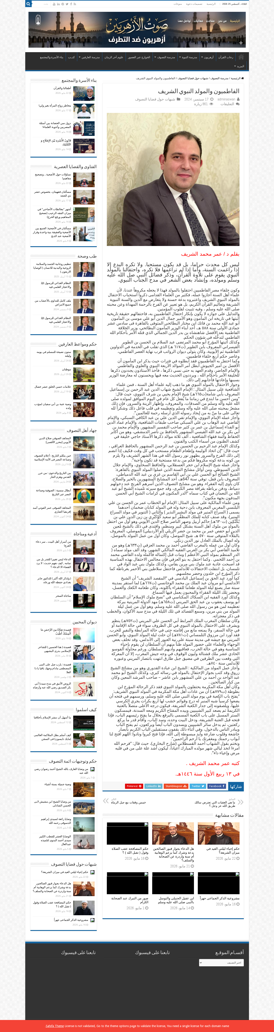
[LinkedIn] (58, 4)
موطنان (66, 369)
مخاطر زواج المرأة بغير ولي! (55, 105)
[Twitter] (67, 4)
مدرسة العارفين (91, 57)
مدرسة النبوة (189, 57)
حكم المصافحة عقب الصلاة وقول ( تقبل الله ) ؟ (130, 850)
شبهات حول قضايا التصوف (193, 78)
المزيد (240, 66)
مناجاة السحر (63, 595)
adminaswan (226, 99)
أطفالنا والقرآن (62, 88)
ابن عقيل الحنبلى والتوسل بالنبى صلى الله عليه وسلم (176, 900)
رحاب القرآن (225, 57)
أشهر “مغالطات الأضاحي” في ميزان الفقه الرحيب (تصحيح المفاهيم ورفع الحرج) (54, 213)
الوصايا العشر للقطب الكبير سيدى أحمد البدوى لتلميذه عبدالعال (55, 840)
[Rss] (74, 4)
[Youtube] (54, 4)
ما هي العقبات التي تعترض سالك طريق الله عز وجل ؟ (215, 802)
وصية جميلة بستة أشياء (58, 784)
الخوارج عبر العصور (139, 57)
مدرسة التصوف (166, 57)
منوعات (178, 3)
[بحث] (28, 4)
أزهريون (209, 57)
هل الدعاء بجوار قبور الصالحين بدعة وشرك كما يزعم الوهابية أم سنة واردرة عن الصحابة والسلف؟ (173, 854)
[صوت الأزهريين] (137, 29)
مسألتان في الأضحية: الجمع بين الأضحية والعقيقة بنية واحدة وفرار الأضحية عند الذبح (52, 232)
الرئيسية (211, 3)
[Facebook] (71, 4)
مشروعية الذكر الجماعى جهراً (220, 898)
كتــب (71, 57)
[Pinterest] (62, 4)
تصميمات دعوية (194, 3)
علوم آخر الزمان (113, 57)
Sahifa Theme (55, 1026)
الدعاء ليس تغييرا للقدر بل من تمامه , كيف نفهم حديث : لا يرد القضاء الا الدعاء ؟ (53, 563)
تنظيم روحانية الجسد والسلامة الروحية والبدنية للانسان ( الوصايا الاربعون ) (52, 267)
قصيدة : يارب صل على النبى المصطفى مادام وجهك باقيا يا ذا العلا (52, 668)
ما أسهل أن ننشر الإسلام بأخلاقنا (52, 717)
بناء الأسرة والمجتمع (51, 57)
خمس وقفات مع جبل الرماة (128, 801)
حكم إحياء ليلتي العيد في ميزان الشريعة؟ (223, 850)
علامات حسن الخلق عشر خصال (52, 386)
